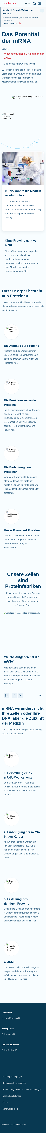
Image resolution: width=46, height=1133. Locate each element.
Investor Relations (10, 1018)
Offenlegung (7, 1034)
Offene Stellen (8, 1050)
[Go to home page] (9, 3)
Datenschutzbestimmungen (14, 1083)
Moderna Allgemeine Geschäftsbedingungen (21, 1089)
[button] (6, 695)
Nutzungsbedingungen (12, 1077)
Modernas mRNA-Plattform (19, 63)
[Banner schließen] (42, 11)
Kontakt (5, 1102)
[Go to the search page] (34, 3)
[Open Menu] (40, 3)
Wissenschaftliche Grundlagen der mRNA (23, 56)
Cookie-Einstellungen (11, 1096)
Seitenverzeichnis (10, 1109)
